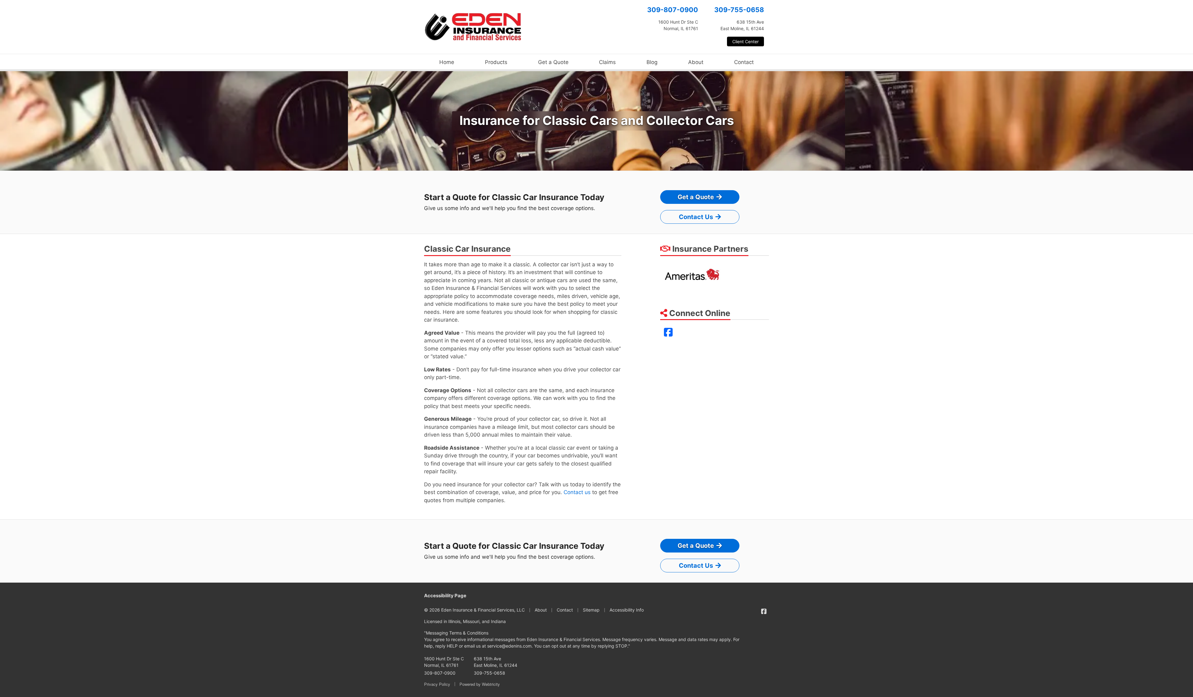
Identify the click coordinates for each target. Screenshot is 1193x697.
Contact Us (696, 217)
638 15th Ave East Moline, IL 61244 (495, 662)
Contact (744, 62)
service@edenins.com (509, 646)
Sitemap (591, 609)
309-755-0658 (739, 10)
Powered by (479, 684)
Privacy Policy (437, 684)
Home (446, 62)
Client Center (745, 41)
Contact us (577, 492)
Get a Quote (553, 62)
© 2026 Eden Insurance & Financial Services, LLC (474, 609)
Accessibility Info (627, 609)
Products (496, 62)
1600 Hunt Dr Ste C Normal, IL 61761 (444, 662)
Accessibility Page (445, 595)
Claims (607, 62)
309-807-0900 (672, 10)
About (695, 62)
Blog (652, 62)
